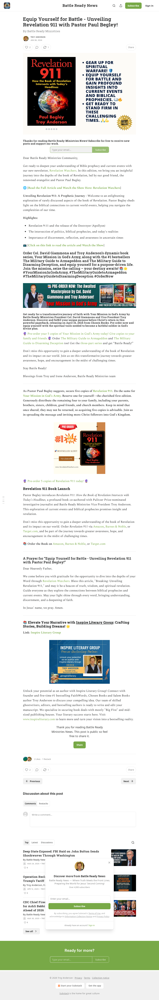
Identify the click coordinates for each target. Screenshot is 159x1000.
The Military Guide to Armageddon (84, 338)
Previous (35, 781)
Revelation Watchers (62, 170)
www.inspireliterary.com (39, 719)
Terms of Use (94, 913)
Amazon (98, 526)
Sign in (149, 5)
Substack (64, 993)
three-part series (91, 343)
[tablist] (36, 803)
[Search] (114, 5)
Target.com (30, 531)
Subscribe (133, 5)
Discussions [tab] (47, 842)
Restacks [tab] (43, 803)
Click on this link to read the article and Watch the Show (66, 245)
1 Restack (46, 759)
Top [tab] (26, 842)
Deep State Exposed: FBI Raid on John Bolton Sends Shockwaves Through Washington (61, 853)
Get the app (95, 985)
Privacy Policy (103, 916)
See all (29, 931)
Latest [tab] (35, 842)
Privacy (78, 977)
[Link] (18, 264)
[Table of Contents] (3, 500)
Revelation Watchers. (56, 581)
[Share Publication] (121, 5)
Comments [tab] (30, 803)
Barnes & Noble (115, 526)
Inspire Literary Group (94, 622)
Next (126, 781)
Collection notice (100, 977)
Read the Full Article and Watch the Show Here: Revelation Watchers (74, 188)
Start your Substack (71, 985)
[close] (109, 862)
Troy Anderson (37, 37)
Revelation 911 (102, 391)
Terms (87, 977)
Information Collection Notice (78, 916)
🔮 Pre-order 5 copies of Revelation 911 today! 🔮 (55, 481)
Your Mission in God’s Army (42, 396)
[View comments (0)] (37, 47)
